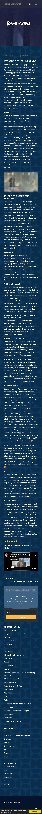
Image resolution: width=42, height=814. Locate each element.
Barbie (6, 669)
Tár (5, 696)
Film (5, 770)
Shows (6, 784)
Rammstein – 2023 (11, 682)
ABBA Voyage (9, 728)
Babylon (7, 700)
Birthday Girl (9, 641)
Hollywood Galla (10, 732)
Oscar (6, 781)
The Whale (8, 693)
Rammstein (8, 714)
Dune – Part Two (10, 644)
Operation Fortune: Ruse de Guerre (17, 704)
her (26, 545)
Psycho (7, 753)
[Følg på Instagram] (36, 808)
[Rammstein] (21, 192)
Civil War (7, 637)
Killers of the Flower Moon (14, 655)
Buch (8, 55)
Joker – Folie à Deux (11, 630)
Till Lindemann (9, 651)
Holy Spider (8, 707)
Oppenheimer (9, 665)
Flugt (6, 757)
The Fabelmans (10, 689)
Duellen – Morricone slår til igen (16, 711)
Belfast (7, 742)
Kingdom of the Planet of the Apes (17, 634)
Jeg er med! (35, 811)
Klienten (7, 749)
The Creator (9, 658)
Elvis (6, 725)
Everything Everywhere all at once (17, 735)
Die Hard (7, 739)
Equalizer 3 (8, 662)
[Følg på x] (32, 808)
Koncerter (24, 55)
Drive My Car (9, 746)
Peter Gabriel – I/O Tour (13, 686)
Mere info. (8, 812)
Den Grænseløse (10, 648)
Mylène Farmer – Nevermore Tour (17, 679)
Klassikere (8, 774)
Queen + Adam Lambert (13, 721)
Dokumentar (9, 767)
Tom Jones (8, 718)
